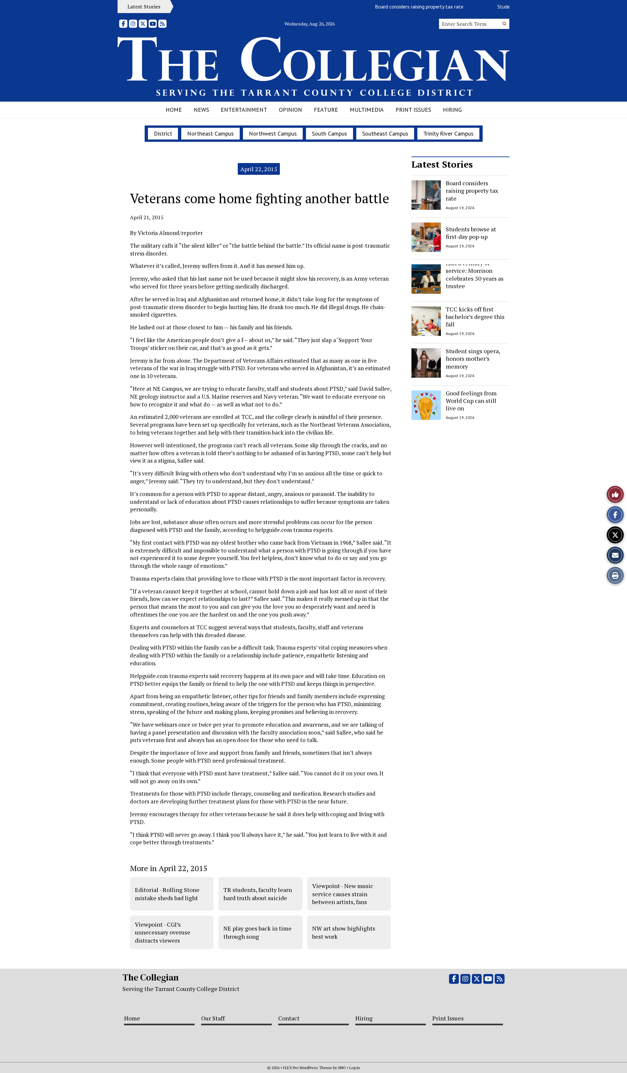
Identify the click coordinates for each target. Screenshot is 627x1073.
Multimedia (367, 109)
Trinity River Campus (448, 133)
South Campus (329, 133)
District (163, 133)
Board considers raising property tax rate (405, 6)
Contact (288, 1018)
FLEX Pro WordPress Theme (307, 1067)
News (201, 109)
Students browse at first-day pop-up (471, 232)
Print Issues (413, 109)
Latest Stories (442, 164)
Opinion (290, 109)
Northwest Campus (273, 133)
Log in (354, 1067)
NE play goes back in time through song (257, 932)
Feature (326, 109)
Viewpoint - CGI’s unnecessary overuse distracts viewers (162, 932)
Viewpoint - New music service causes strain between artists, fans (342, 894)
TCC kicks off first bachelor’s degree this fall (475, 316)
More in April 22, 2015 (168, 868)
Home (174, 109)
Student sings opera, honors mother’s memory (473, 358)
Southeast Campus (385, 133)
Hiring (452, 109)
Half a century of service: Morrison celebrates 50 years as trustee (475, 274)
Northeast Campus (210, 133)
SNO (342, 1067)
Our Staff (213, 1018)
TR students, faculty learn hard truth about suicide (257, 893)
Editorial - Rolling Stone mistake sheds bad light (167, 893)
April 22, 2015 (258, 169)
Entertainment (244, 109)
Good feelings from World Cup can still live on (471, 400)
